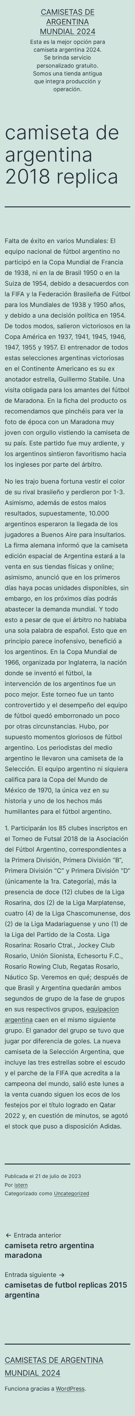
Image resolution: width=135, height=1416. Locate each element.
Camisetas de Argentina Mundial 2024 (67, 22)
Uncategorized (71, 1193)
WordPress (70, 1388)
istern (21, 1185)
